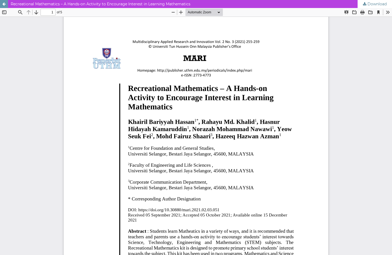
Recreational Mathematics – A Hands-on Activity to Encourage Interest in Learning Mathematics (100, 4)
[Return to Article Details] (4, 4)
